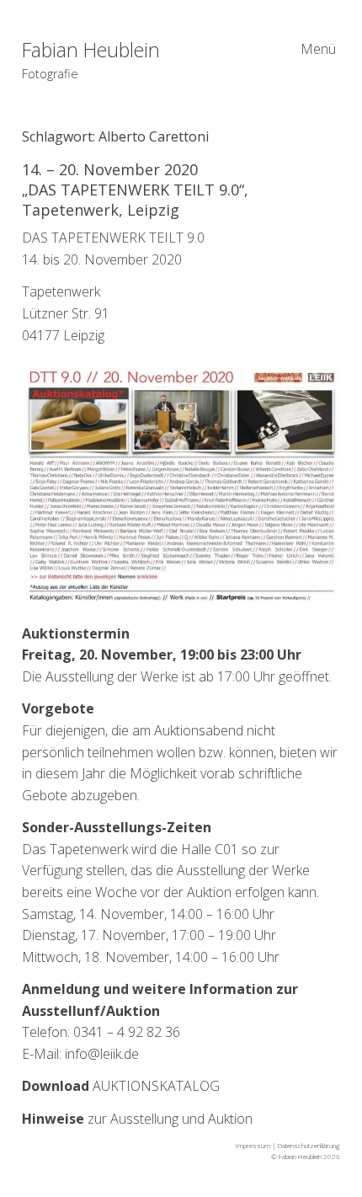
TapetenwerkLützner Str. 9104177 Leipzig (65, 313)
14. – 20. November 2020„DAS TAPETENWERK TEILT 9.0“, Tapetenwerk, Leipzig (135, 189)
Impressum (253, 1145)
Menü (318, 49)
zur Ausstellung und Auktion (137, 1118)
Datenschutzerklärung (309, 1145)
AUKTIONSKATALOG (121, 1086)
